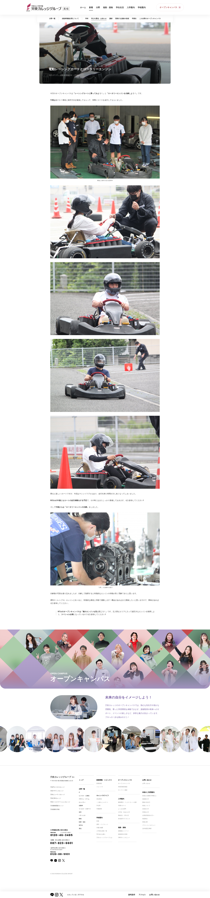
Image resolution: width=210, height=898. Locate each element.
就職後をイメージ (123, 831)
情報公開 (145, 822)
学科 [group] (86, 18)
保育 (80, 812)
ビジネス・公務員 (84, 795)
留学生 (81, 825)
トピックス (99, 787)
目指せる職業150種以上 (149, 795)
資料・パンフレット (102, 824)
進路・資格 (122, 827)
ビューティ (82, 802)
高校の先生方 (146, 802)
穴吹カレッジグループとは (104, 837)
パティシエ (82, 815)
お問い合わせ (146, 780)
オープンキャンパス (125, 780)
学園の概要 (99, 827)
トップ (81, 780)
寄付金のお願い (101, 834)
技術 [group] (122, 18)
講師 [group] (110, 18)
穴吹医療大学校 (55, 809)
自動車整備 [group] (70, 18)
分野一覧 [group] (52, 18)
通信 (80, 828)
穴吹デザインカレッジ (56, 791)
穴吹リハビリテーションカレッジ (60, 802)
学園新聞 (99, 809)
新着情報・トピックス (104, 780)
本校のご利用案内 (148, 792)
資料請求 (131, 895)
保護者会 (145, 818)
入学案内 (121, 799)
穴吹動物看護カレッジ (56, 805)
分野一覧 (82, 789)
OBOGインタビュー (124, 837)
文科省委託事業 (146, 828)
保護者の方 (145, 799)
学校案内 (99, 817)
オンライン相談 (122, 790)
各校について (146, 805)
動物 (80, 818)
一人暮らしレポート (102, 802)
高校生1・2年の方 (123, 815)
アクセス (142, 895)
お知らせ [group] (99, 18)
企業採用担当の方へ (148, 815)
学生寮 (98, 805)
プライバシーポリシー (148, 825)
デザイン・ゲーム (84, 799)
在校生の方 (145, 809)
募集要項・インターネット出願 (127, 802)
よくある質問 (122, 809)
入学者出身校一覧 (101, 831)
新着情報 (99, 783)
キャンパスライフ (102, 795)
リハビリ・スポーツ (85, 809)
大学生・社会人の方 (124, 812)
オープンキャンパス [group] (150, 18)
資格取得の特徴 (122, 834)
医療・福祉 (82, 822)
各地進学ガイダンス (124, 818)
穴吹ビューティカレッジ (57, 794)
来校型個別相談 (122, 787)
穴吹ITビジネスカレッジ (57, 787)
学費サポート (122, 805)
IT (79, 792)
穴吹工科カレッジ (55, 798)
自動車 (81, 805)
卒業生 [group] (134, 18)
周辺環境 (99, 799)
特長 (97, 821)
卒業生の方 (145, 812)
